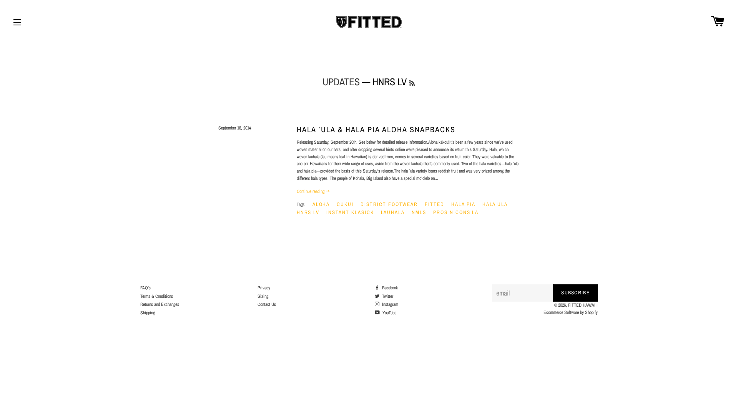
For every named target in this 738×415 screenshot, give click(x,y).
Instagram (389, 304)
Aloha (321, 204)
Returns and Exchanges (159, 304)
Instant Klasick (350, 212)
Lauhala (393, 212)
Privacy (264, 288)
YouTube (388, 313)
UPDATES (341, 81)
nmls (419, 212)
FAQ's (145, 288)
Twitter (387, 296)
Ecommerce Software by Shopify (571, 312)
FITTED (434, 204)
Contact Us (267, 304)
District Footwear (389, 204)
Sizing (263, 296)
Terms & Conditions (156, 296)
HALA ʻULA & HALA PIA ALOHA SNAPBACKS (376, 129)
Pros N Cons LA (456, 212)
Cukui (345, 204)
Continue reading (311, 191)
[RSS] (412, 83)
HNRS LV (308, 212)
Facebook (389, 288)
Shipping (147, 313)
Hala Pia (463, 204)
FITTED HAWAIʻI (583, 305)
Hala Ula (495, 204)
